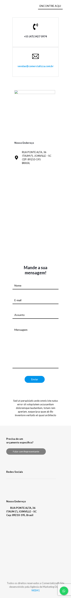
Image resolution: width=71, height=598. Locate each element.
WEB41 (35, 590)
